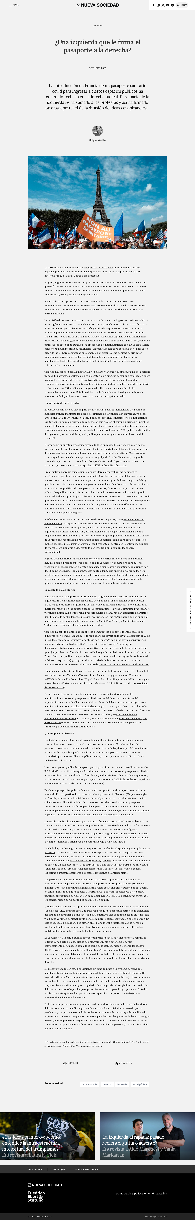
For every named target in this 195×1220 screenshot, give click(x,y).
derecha (107, 1084)
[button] (14, 5)
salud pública (92, 417)
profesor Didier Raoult (92, 535)
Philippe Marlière (97, 140)
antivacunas (127, 583)
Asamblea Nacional (113, 392)
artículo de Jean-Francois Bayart (94, 635)
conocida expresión (55, 461)
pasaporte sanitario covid (98, 267)
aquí (58, 1045)
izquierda (122, 1084)
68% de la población (125, 779)
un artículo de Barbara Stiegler (70, 644)
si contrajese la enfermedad (124, 543)
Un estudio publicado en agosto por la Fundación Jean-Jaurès (80, 821)
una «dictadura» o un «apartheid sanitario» (124, 664)
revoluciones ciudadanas (85, 706)
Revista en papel (35, 1169)
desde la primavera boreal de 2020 (106, 429)
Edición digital (59, 1169)
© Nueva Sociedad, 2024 (40, 1216)
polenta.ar (162, 1216)
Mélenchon (95, 558)
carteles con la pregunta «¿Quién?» (90, 860)
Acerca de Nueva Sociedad (87, 1169)
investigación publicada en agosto (69, 767)
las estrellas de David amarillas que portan (106, 864)
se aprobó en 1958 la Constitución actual (103, 465)
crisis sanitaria (89, 1084)
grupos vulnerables (138, 421)
